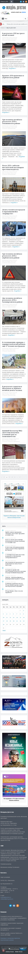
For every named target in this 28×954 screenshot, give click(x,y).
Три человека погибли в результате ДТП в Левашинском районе (12, 121)
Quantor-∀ (4, 949)
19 (10, 621)
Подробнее (12, 68)
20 (13, 621)
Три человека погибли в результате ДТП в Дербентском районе (12, 256)
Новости (5, 40)
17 (3, 621)
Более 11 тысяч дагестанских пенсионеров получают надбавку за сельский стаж (15, 541)
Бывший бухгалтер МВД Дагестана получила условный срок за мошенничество (12, 433)
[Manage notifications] (3, 950)
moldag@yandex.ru (6, 897)
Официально (16, 441)
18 (7, 621)
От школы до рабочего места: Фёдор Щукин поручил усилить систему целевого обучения (14, 585)
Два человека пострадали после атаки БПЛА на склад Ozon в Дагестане (14, 564)
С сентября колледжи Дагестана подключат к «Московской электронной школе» (14, 556)
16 (23, 617)
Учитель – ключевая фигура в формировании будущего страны (15, 578)
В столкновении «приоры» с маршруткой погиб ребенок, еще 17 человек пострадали (14, 344)
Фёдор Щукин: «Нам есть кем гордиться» (14, 591)
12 (10, 617)
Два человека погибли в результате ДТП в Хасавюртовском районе (12, 300)
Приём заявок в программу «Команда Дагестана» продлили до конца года (14, 533)
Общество (10, 441)
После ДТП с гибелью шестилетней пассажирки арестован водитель (13, 167)
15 (20, 617)
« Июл (4, 630)
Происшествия (11, 40)
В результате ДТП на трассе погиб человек (13, 34)
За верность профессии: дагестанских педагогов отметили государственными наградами (15, 571)
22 (20, 621)
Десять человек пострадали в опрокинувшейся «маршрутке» (13, 212)
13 (13, 617)
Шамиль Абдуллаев (14, 348)
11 (7, 617)
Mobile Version (18, 951)
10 (3, 617)
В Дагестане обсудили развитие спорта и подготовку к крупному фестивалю (14, 548)
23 (23, 621)
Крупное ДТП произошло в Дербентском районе (13, 77)
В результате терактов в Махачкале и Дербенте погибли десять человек (12, 388)
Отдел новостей (13, 37)
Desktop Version (10, 951)
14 (17, 617)
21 (17, 621)
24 (3, 624)
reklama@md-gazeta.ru (7, 899)
